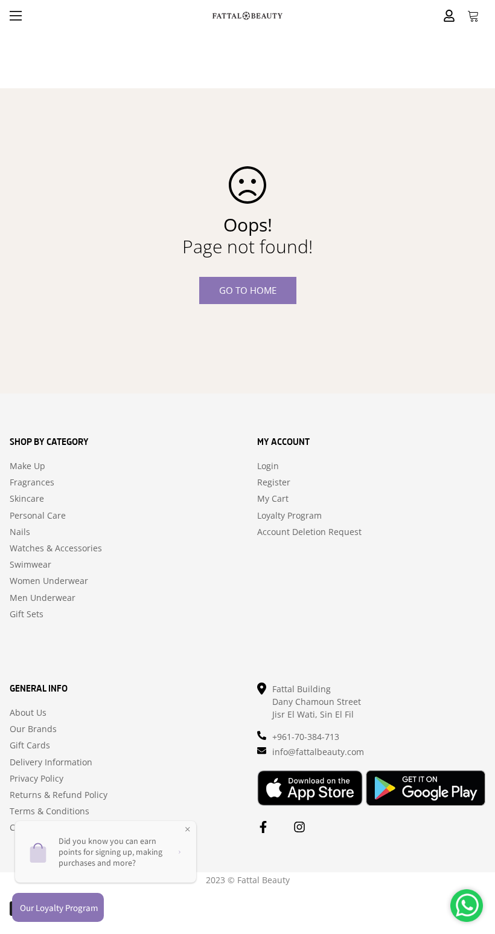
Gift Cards (30, 745)
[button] (473, 16)
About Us (28, 713)
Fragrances (32, 482)
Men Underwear (42, 598)
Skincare (27, 499)
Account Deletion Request (309, 532)
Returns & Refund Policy (58, 795)
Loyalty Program (289, 516)
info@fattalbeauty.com (318, 751)
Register (273, 482)
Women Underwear (49, 581)
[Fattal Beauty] (247, 15)
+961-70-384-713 (305, 736)
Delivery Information (51, 762)
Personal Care (38, 516)
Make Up (27, 466)
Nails (20, 532)
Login (268, 466)
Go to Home (247, 290)
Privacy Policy (36, 778)
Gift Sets (26, 614)
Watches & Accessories (56, 548)
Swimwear (30, 564)
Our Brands (33, 729)
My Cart (273, 499)
